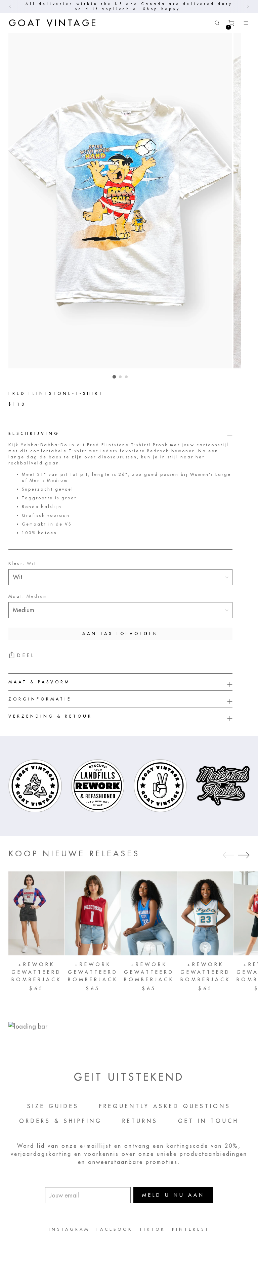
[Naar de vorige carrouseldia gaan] (228, 855)
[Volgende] (248, 6)
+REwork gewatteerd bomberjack (36, 972)
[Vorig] (10, 6)
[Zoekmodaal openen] (217, 23)
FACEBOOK (114, 1229)
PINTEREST (191, 1229)
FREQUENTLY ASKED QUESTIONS (165, 1106)
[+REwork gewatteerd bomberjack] (36, 913)
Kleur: (22, 563)
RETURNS (140, 1121)
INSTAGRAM (69, 1229)
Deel (26, 655)
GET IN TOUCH (208, 1121)
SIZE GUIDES (53, 1106)
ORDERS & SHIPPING (60, 1121)
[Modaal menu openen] (246, 23)
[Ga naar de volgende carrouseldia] (244, 855)
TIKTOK (152, 1229)
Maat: (27, 596)
